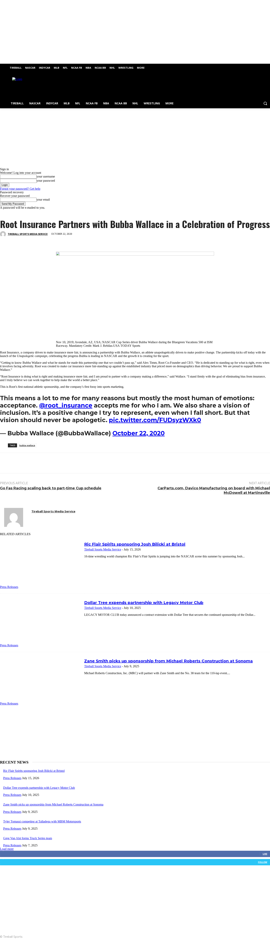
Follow (262, 862)
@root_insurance (65, 405)
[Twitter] (267, 66)
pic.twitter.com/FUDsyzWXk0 (155, 420)
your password (46, 180)
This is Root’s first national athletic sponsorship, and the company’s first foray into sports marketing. (62, 386)
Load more (7, 849)
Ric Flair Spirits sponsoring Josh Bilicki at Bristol (134, 544)
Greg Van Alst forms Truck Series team (27, 838)
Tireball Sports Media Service (28, 234)
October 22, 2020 (138, 433)
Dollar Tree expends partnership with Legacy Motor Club (143, 602)
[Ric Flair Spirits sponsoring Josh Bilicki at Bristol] (40, 564)
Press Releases (9, 587)
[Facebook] (262, 66)
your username (46, 176)
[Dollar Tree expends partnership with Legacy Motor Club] (40, 623)
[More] (63, 240)
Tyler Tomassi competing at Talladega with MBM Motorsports (42, 821)
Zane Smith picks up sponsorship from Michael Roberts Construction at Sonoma (168, 661)
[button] (265, 103)
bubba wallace (27, 445)
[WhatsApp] (49, 240)
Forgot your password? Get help (20, 188)
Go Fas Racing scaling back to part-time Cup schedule (50, 488)
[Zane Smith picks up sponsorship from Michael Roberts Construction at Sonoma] (40, 681)
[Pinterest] (35, 240)
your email (43, 199)
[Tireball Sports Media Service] (3, 234)
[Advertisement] (153, 87)
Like (265, 853)
